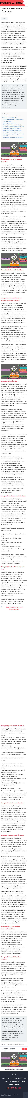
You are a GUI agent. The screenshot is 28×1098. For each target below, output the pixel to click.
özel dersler (11, 14)
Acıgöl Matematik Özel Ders (14, 1069)
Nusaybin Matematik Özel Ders (15, 1044)
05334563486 (14, 1087)
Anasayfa (4, 14)
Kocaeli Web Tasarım (6, 1095)
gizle (7, 114)
